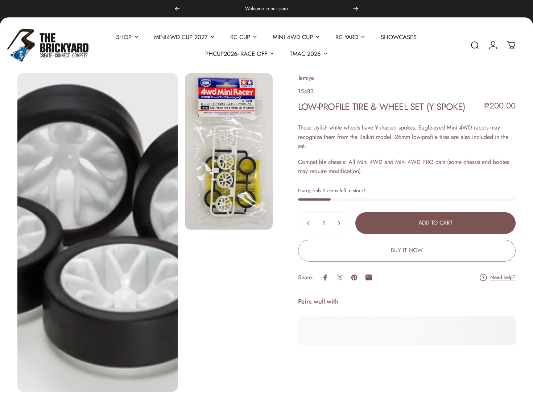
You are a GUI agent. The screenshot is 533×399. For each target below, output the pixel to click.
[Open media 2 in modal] (229, 151)
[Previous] (177, 8)
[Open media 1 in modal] (97, 232)
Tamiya (306, 78)
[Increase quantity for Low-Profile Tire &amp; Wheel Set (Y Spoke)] (340, 223)
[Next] (356, 8)
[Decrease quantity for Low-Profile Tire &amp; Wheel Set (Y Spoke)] (306, 223)
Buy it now (407, 250)
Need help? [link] (503, 277)
